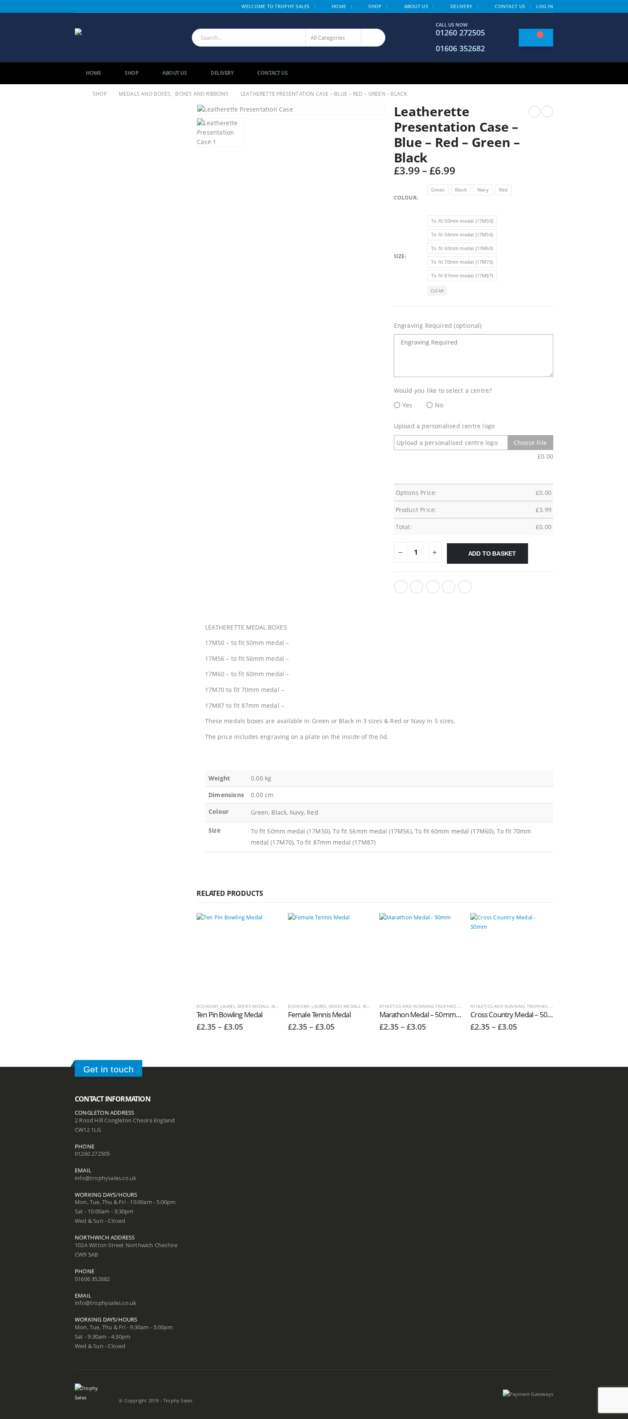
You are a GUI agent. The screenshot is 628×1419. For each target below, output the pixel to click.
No (439, 405)
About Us (416, 6)
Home (339, 6)
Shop (374, 6)
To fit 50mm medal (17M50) (462, 221)
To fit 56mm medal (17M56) (462, 234)
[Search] (373, 37)
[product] (238, 954)
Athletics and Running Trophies (417, 1006)
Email (465, 587)
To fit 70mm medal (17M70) (462, 262)
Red (503, 189)
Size (399, 256)
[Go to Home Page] (78, 94)
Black (461, 189)
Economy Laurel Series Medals (233, 1006)
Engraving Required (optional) (438, 325)
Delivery (461, 6)
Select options (265, 927)
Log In (544, 6)
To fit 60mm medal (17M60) (462, 248)
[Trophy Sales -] (118, 37)
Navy (483, 189)
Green (438, 189)
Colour (405, 197)
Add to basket (492, 553)
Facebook (401, 587)
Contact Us (510, 6)
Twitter (416, 587)
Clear (437, 291)
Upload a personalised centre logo (444, 426)
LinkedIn (433, 587)
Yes (407, 405)
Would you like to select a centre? (443, 390)
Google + (448, 587)
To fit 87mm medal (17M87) (462, 275)
